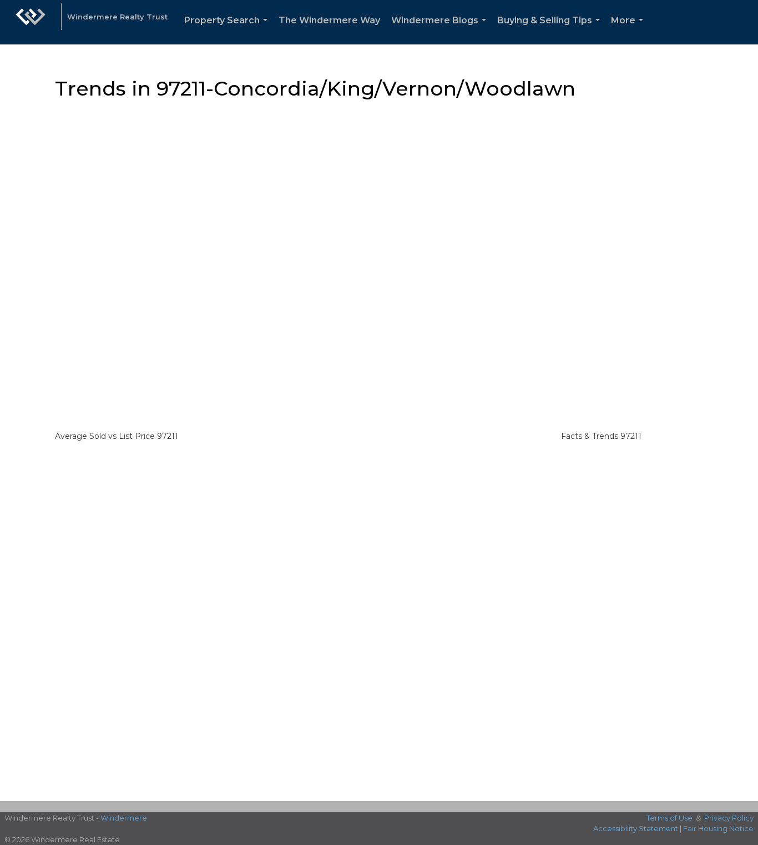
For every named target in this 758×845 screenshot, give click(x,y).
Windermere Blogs (441, 29)
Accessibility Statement (635, 828)
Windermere (123, 817)
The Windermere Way (329, 20)
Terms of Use (669, 817)
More (629, 29)
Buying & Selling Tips (550, 29)
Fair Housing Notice (718, 828)
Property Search (228, 29)
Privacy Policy (729, 817)
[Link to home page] (30, 22)
